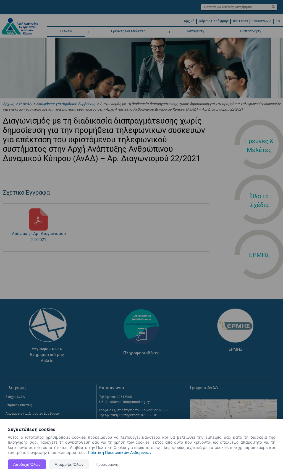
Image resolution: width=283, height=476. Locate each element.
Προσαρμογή (107, 464)
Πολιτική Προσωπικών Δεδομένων (119, 452)
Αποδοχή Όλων (26, 464)
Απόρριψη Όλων (69, 464)
